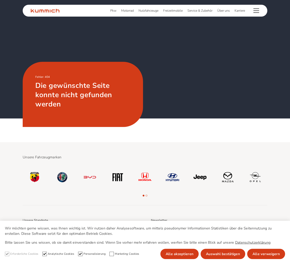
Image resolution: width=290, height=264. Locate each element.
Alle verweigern (266, 254)
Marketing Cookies (127, 254)
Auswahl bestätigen (223, 254)
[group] (35, 177)
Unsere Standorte (35, 220)
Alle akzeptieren (179, 254)
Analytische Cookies (61, 254)
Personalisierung (94, 254)
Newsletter (159, 220)
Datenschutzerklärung (252, 242)
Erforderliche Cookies (24, 254)
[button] (143, 195)
